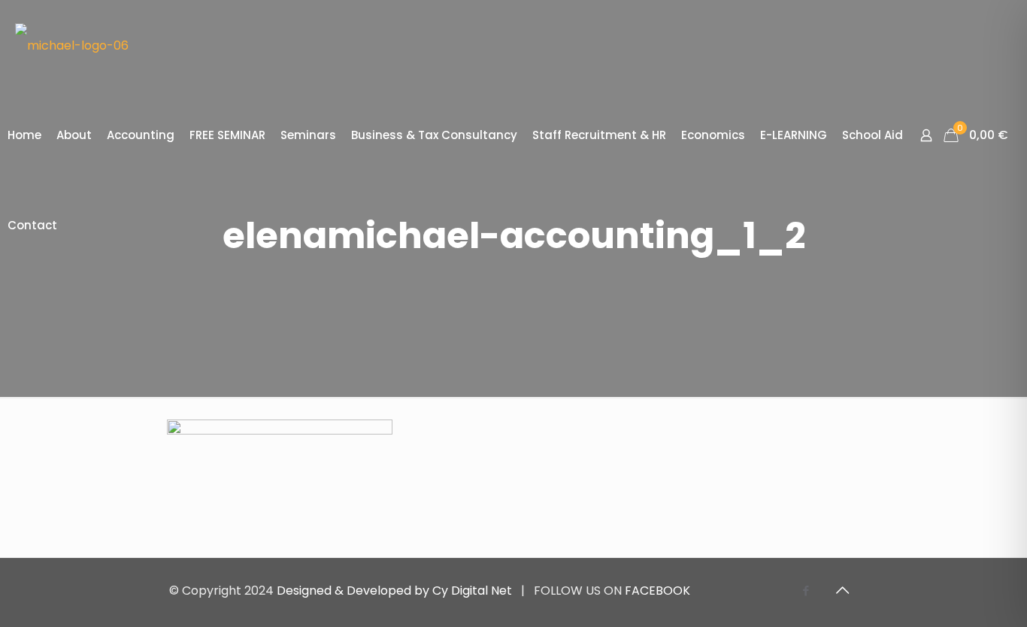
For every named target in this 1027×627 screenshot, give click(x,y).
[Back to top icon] (842, 590)
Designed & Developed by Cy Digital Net (396, 590)
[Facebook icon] (805, 590)
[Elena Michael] (72, 45)
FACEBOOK (657, 590)
